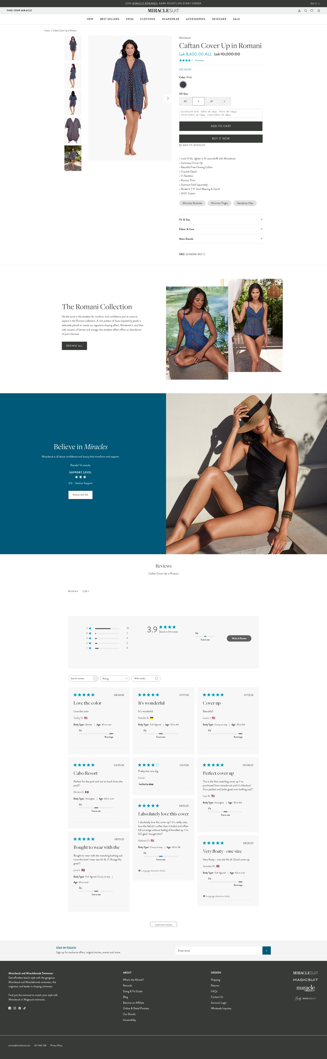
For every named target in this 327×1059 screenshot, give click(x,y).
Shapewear (170, 19)
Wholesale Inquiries (221, 1008)
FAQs (214, 991)
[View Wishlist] (312, 10)
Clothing (147, 19)
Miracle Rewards (145, 3)
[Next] (168, 98)
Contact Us (217, 997)
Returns (215, 985)
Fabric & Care (186, 229)
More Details (186, 239)
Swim (130, 19)
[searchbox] (80, 678)
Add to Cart (221, 126)
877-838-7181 (40, 1045)
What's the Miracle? (133, 980)
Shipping (215, 980)
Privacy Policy (56, 1045)
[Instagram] (14, 1008)
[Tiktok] (24, 1008)
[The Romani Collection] (224, 329)
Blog (125, 997)
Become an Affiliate (133, 1003)
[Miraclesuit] (163, 10)
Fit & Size (184, 220)
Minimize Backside (192, 203)
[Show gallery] (130, 98)
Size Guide (185, 69)
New (90, 19)
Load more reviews (163, 924)
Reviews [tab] (73, 591)
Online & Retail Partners (136, 1008)
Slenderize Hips (245, 203)
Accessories (195, 19)
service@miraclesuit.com (19, 1045)
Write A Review (239, 638)
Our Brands (129, 1014)
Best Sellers (109, 19)
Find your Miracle (19, 10)
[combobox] (115, 678)
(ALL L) (313, 3)
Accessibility (129, 1020)
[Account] (299, 10)
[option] (130, 98)
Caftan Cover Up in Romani (64, 30)
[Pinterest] (19, 1008)
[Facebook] (10, 1008)
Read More (80, 494)
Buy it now (221, 139)
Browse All (74, 345)
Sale (236, 19)
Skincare (219, 19)
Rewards (127, 985)
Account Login (219, 1003)
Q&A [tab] (86, 591)
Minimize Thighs (219, 203)
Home (47, 30)
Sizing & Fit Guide (132, 991)
